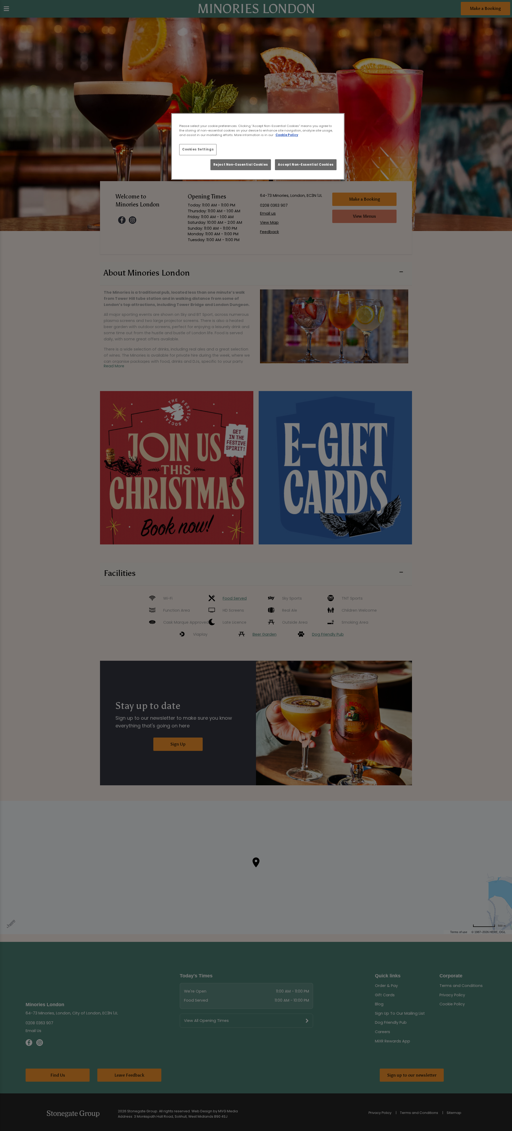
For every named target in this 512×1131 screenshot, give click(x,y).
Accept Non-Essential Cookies (306, 164)
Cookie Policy (286, 135)
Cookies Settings (198, 149)
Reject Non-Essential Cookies (240, 164)
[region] (258, 146)
